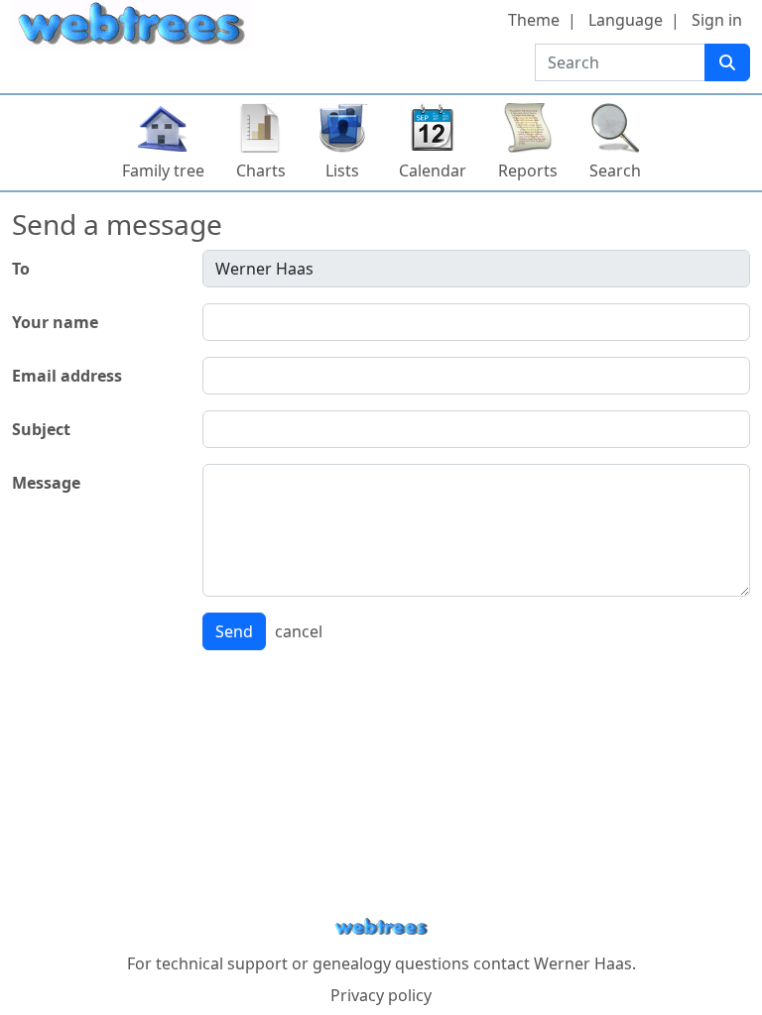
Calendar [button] (432, 170)
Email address (67, 376)
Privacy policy (381, 995)
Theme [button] (534, 20)
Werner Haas (583, 963)
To (21, 269)
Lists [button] (342, 170)
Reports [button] (528, 170)
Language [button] (625, 20)
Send (234, 631)
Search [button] (615, 170)
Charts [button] (261, 170)
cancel (298, 631)
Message (46, 483)
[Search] (727, 62)
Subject (41, 429)
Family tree (163, 170)
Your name (55, 322)
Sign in (717, 20)
